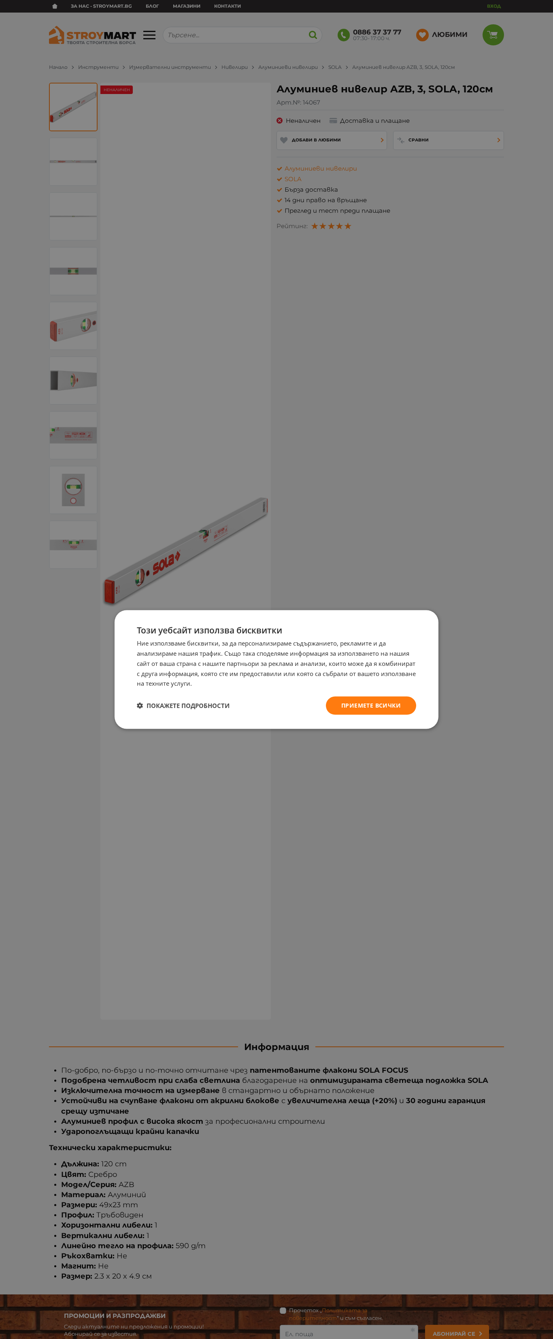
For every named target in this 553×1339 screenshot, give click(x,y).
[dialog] (276, 669)
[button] (183, 705)
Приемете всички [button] (371, 705)
